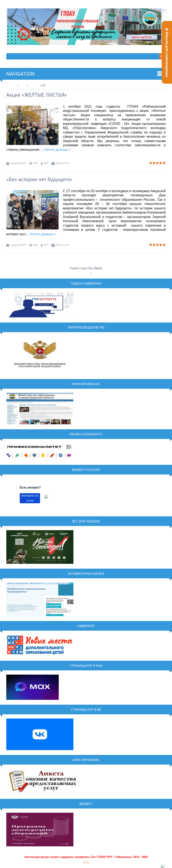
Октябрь (34, 85)
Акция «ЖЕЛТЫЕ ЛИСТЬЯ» (36, 94)
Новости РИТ (18, 163)
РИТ (46, 163)
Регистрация (82, 272)
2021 (23, 85)
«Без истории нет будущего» (39, 179)
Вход (95, 272)
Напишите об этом (29, 498)
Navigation (20, 73)
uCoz (86, 862)
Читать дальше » (57, 149)
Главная (11, 85)
